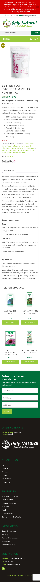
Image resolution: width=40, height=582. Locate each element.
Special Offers (7, 479)
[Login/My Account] (31, 39)
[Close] (37, 6)
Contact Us (6, 482)
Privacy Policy (6, 541)
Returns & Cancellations (10, 538)
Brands (4, 475)
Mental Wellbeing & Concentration (23, 148)
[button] (7, 39)
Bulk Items (5, 507)
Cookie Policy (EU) (8, 545)
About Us (5, 468)
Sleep (10, 150)
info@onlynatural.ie (29, 16)
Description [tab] (9, 170)
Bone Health (29, 144)
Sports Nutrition (7, 500)
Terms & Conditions (9, 531)
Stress (4, 152)
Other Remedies (7, 513)
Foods (4, 510)
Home (4, 465)
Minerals (4, 150)
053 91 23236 (12, 16)
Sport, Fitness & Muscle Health (23, 150)
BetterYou (10, 156)
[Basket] (35, 39)
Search (35, 33)
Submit (7, 412)
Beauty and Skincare (9, 503)
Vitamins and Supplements (16, 152)
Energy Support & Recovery (11, 146)
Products (5, 472)
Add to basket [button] (10, 322)
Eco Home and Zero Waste (11, 517)
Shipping (5, 534)
